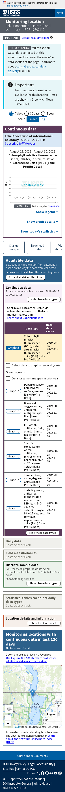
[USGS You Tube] (55, 774)
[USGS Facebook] (42, 774)
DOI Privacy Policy (14, 764)
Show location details (44, 623)
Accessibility (45, 764)
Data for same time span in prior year (35, 378)
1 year (50, 113)
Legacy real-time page (35, 37)
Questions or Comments (32, 756)
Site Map (8, 769)
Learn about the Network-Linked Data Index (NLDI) (30, 739)
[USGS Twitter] (38, 774)
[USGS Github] (47, 774)
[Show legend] (58, 714)
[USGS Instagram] (60, 774)
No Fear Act (10, 788)
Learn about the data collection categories (32, 272)
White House (42, 783)
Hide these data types (44, 299)
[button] (32, 693)
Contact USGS (25, 769)
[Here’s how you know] (32, 4)
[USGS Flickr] (51, 774)
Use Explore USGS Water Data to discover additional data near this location (31, 659)
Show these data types (43, 583)
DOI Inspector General (17, 783)
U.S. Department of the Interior (23, 779)
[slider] (56, 202)
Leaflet (17, 726)
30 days (35, 113)
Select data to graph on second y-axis (36, 365)
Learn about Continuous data (25, 318)
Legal (31, 764)
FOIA (23, 788)
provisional (54, 206)
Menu (60, 13)
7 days (19, 113)
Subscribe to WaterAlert (20, 143)
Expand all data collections (25, 277)
